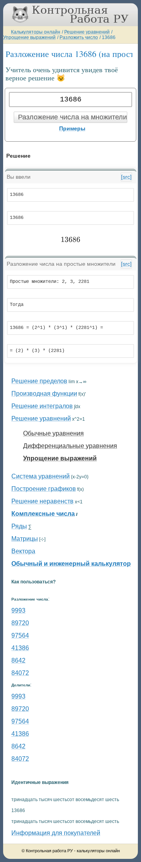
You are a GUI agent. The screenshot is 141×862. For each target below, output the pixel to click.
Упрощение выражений (29, 37)
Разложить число (79, 37)
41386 (20, 648)
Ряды (19, 526)
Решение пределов (39, 381)
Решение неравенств (42, 501)
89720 (20, 623)
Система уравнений (40, 476)
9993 (18, 610)
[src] (126, 177)
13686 (109, 37)
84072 (20, 673)
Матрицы (24, 538)
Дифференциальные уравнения (70, 446)
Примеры (72, 128)
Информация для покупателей (55, 833)
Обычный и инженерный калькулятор (71, 563)
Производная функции (44, 393)
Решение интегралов (42, 406)
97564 (20, 635)
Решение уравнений (87, 32)
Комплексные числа (43, 513)
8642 (18, 660)
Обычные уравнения (53, 433)
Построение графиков (43, 488)
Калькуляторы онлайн (35, 32)
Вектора (23, 551)
